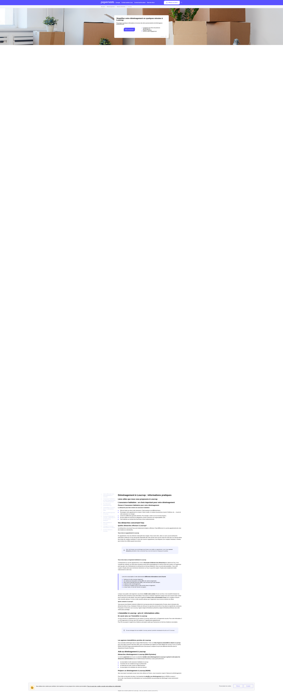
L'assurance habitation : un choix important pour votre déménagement (109, 500)
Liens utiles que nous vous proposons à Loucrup (108, 495)
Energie (118, 2)
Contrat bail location (140, 2)
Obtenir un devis (173, 2)
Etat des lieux (151, 2)
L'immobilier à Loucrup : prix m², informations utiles (109, 509)
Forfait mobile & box (127, 2)
